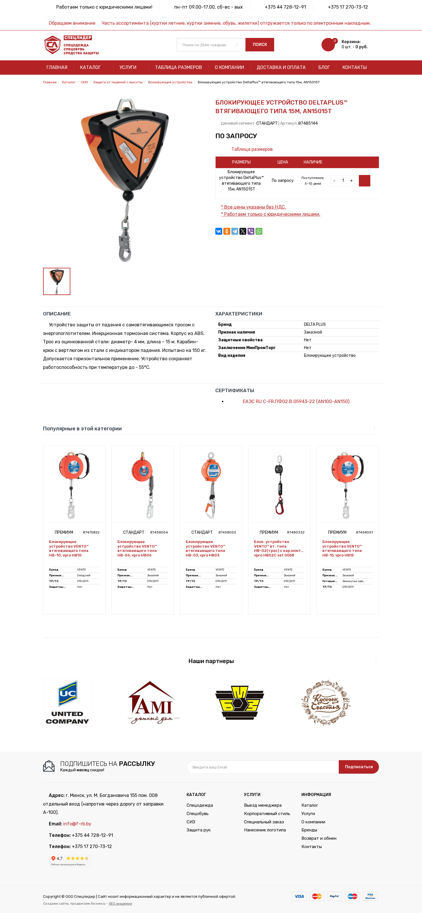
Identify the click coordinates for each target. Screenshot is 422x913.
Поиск (260, 44)
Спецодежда (200, 805)
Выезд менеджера (263, 805)
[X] (242, 231)
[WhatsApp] (258, 231)
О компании (229, 67)
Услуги (128, 67)
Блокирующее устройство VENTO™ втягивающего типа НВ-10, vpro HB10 (68, 548)
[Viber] (250, 231)
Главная (57, 67)
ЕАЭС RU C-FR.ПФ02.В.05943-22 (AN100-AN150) (295, 401)
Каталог (91, 67)
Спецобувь (198, 813)
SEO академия (120, 904)
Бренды (309, 830)
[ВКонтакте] (218, 231)
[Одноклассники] (226, 231)
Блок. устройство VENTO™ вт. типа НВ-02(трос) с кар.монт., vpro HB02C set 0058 (278, 548)
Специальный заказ (264, 822)
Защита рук (199, 830)
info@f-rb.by (77, 824)
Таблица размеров (178, 67)
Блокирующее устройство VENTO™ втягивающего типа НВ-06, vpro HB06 (137, 548)
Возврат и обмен (318, 838)
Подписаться (359, 766)
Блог (324, 67)
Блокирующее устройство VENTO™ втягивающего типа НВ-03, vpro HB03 (205, 548)
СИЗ (191, 822)
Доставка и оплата (281, 67)
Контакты (354, 67)
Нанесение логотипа (265, 830)
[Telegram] (234, 231)
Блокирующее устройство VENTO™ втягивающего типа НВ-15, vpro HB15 (342, 548)
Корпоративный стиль (267, 813)
